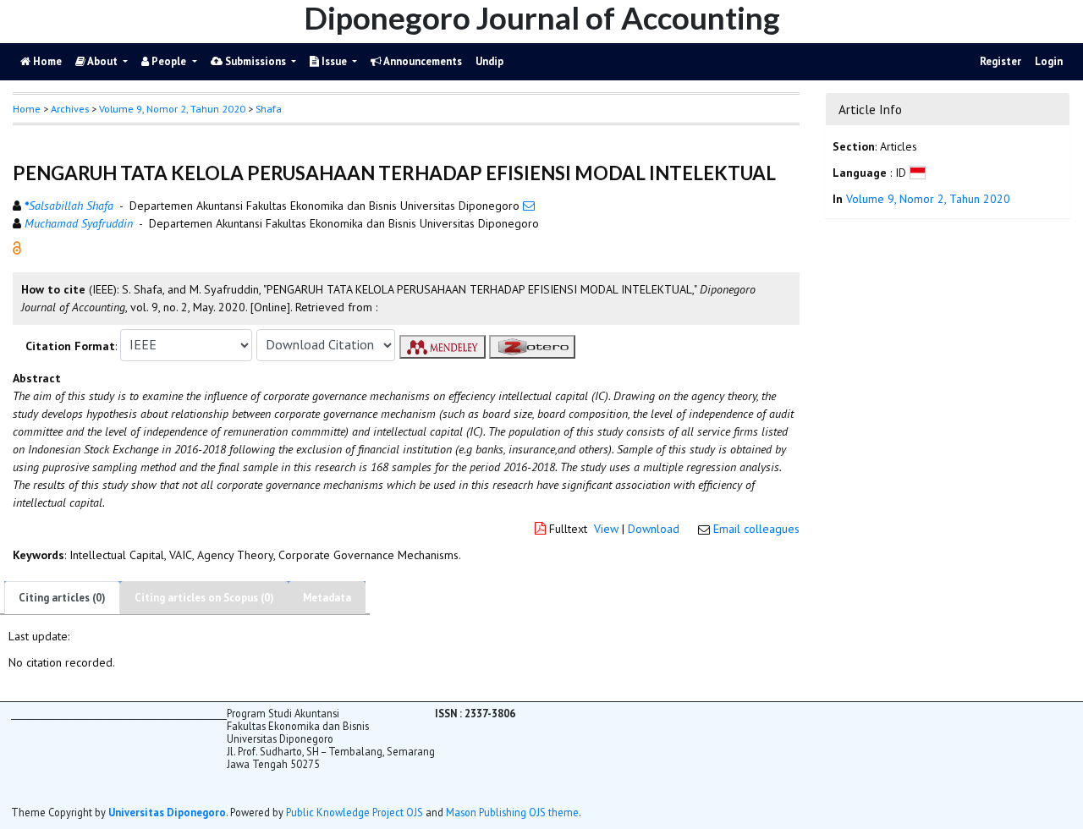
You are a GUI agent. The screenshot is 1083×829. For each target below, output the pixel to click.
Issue (334, 61)
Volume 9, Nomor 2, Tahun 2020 (172, 108)
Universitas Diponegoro (167, 812)
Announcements (422, 61)
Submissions (256, 61)
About (102, 61)
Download (653, 528)
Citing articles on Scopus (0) (204, 597)
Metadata (327, 597)
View (606, 528)
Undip (489, 61)
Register (1000, 61)
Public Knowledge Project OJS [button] (354, 812)
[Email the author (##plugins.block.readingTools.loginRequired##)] (529, 205)
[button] (17, 246)
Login (1049, 61)
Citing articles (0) (62, 597)
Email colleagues (756, 528)
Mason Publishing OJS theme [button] (512, 812)
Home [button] (27, 108)
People (169, 61)
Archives (70, 108)
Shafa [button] (269, 108)
